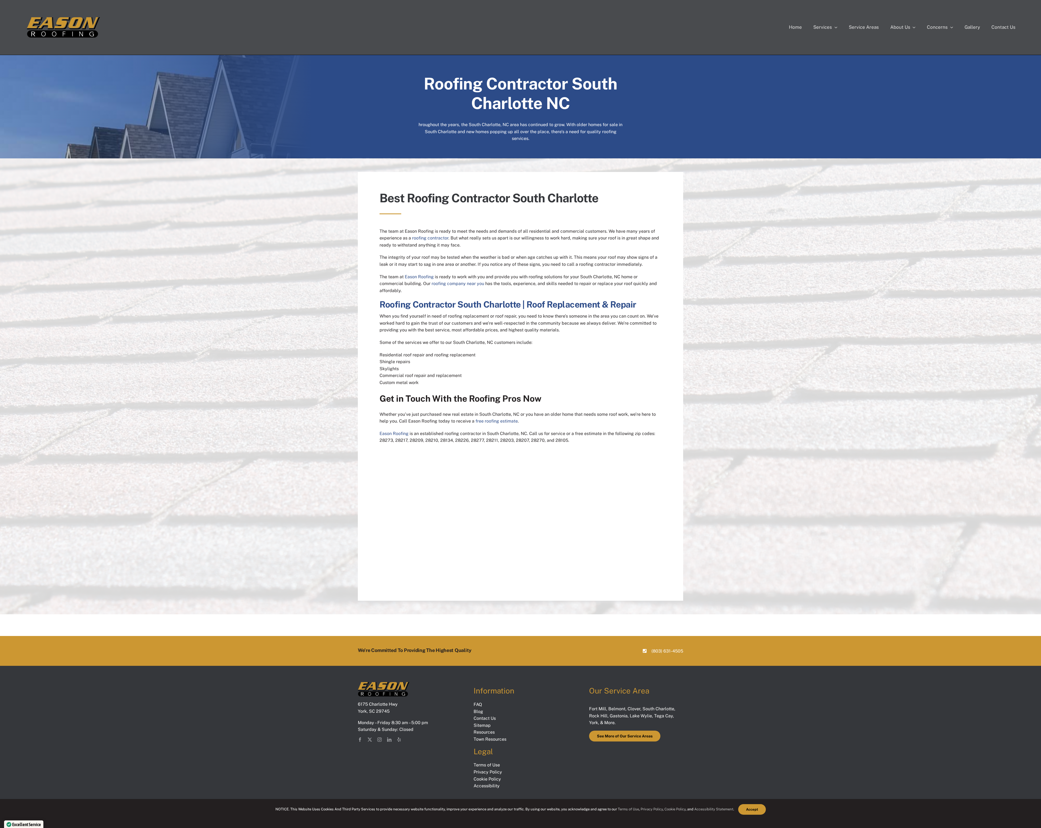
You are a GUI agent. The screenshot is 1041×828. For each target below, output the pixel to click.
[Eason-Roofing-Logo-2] (383, 684)
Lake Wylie (641, 715)
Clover (634, 708)
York (593, 722)
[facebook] (360, 739)
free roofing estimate (496, 421)
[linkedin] (389, 739)
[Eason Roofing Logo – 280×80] (63, 18)
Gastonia (619, 715)
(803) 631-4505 (667, 651)
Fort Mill (597, 708)
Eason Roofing (419, 276)
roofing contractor (430, 238)
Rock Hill (598, 715)
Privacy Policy (652, 809)
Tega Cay (663, 715)
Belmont (616, 708)
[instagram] (379, 739)
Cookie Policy (675, 809)
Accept (752, 809)
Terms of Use (628, 809)
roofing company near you (458, 283)
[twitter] (370, 739)
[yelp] (399, 739)
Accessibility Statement (713, 809)
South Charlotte (658, 708)
